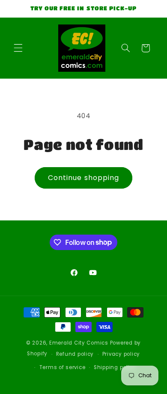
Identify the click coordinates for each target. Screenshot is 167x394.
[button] (18, 48)
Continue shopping (83, 178)
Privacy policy (121, 354)
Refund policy (75, 354)
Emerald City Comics (78, 342)
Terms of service (62, 367)
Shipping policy (115, 367)
